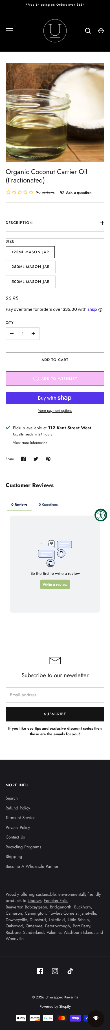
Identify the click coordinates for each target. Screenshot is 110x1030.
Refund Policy (18, 808)
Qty (10, 322)
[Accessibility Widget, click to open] (100, 515)
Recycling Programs (23, 847)
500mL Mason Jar (31, 281)
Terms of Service (21, 818)
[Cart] (101, 31)
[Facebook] (40, 971)
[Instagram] (55, 971)
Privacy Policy (18, 827)
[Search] (88, 31)
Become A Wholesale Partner (32, 866)
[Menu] (9, 31)
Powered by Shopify (55, 1006)
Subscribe (55, 714)
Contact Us (15, 837)
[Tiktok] (70, 971)
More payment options (55, 410)
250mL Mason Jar (31, 266)
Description (19, 222)
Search (12, 798)
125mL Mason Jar (30, 252)
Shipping (14, 856)
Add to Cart (55, 359)
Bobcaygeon (36, 907)
